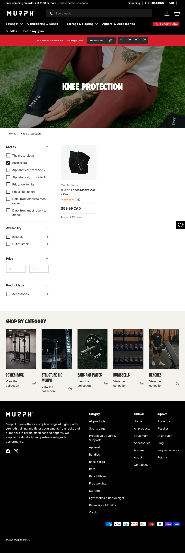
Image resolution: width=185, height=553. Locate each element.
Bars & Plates (97, 476)
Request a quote (168, 450)
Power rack (15, 375)
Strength (12, 24)
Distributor (165, 435)
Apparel (94, 447)
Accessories (142, 443)
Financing (134, 3)
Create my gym (32, 31)
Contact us (141, 464)
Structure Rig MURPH (52, 377)
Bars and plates (90, 375)
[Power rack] (21, 349)
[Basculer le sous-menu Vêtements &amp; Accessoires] (138, 24)
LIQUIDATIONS (154, 3)
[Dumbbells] (128, 349)
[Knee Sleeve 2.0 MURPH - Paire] (78, 162)
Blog (161, 443)
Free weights (97, 483)
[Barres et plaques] (92, 349)
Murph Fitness (21, 539)
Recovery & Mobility (102, 505)
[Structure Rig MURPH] (56, 349)
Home (12, 133)
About (138, 457)
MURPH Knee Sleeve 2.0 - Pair (78, 192)
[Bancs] (164, 349)
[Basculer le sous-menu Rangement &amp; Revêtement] (96, 24)
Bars (92, 469)
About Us (164, 421)
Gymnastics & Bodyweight (106, 498)
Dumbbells (121, 375)
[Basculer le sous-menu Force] (21, 24)
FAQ (171, 3)
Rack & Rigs (97, 462)
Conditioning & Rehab (42, 24)
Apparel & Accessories (118, 24)
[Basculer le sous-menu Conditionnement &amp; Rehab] (61, 24)
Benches (155, 375)
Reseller (163, 428)
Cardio (93, 512)
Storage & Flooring (80, 24)
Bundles (11, 31)
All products (97, 421)
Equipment (141, 435)
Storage (94, 490)
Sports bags (97, 428)
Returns (163, 457)
